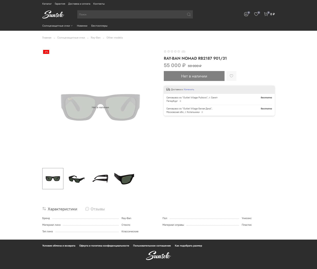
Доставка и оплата (79, 3)
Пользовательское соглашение (152, 245)
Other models (114, 37)
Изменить (189, 89)
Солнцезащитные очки (56, 25)
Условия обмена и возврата (58, 245)
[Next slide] (153, 107)
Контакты (99, 3)
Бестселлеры (99, 25)
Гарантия (60, 3)
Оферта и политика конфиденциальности (104, 245)
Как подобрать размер (188, 245)
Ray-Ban (96, 37)
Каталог (47, 3)
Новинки (82, 25)
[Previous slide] (48, 107)
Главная (46, 37)
